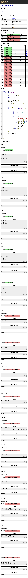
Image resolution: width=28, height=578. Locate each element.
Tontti (13, 18)
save (26, 162)
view (24, 162)
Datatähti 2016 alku (7, 5)
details (26, 48)
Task (2, 11)
